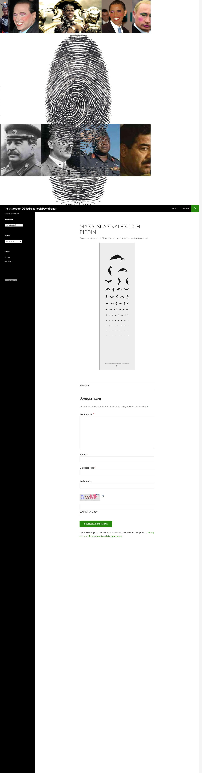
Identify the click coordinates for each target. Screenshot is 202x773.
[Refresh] (103, 495)
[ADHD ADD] (11, 280)
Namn (84, 454)
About (174, 208)
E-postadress (87, 467)
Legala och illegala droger (133, 238)
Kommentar (87, 413)
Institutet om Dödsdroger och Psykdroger (30, 208)
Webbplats (86, 480)
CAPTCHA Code (89, 511)
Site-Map (185, 208)
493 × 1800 (109, 238)
